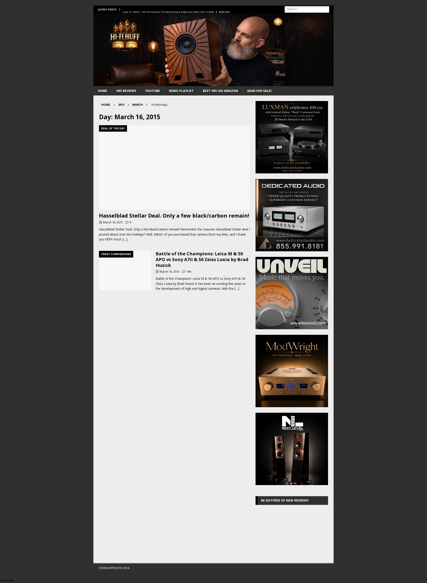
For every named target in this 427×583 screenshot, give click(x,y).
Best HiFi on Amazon (220, 91)
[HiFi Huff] (213, 83)
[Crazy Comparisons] (125, 270)
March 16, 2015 (113, 222)
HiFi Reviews (126, 91)
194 (188, 272)
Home (102, 91)
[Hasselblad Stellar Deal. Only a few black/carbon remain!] (174, 167)
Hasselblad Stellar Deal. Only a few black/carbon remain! (174, 215)
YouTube (152, 91)
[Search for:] (307, 9)
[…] (125, 239)
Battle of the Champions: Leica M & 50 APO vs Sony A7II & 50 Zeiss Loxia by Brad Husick (202, 259)
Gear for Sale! (259, 91)
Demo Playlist (181, 91)
